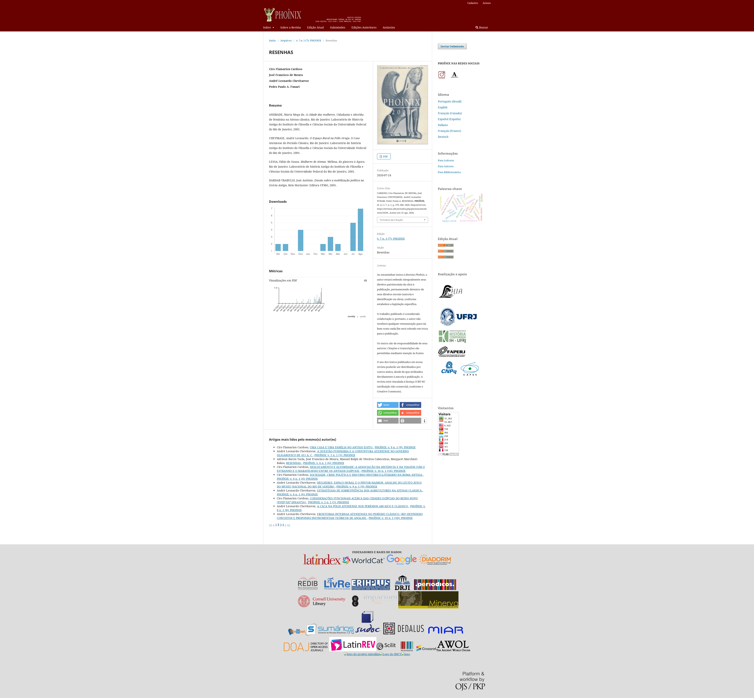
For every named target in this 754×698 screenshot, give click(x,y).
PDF (385, 156)
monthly (351, 316)
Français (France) (449, 131)
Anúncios (389, 27)
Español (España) (449, 119)
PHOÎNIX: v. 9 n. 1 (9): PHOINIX (395, 447)
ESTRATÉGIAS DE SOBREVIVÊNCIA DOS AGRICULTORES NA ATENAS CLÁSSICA (370, 490)
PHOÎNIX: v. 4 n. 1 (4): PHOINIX (297, 479)
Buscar (483, 27)
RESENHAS (294, 463)
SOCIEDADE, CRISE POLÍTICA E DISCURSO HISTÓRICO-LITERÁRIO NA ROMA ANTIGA (366, 475)
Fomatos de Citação (391, 220)
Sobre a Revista (290, 27)
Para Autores (446, 166)
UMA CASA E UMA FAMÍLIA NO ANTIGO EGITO (341, 447)
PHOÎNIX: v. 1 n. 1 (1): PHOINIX (334, 455)
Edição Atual (315, 27)
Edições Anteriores (363, 27)
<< (270, 524)
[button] (388, 405)
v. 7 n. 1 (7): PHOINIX (308, 40)
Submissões (337, 27)
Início (272, 40)
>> (288, 524)
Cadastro (472, 3)
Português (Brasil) (449, 101)
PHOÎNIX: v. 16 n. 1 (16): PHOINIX (383, 471)
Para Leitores (446, 160)
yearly (363, 316)
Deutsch (443, 137)
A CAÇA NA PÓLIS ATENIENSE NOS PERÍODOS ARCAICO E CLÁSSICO (363, 506)
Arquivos (286, 40)
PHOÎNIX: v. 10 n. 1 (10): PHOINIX (391, 518)
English (442, 107)
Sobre (267, 27)
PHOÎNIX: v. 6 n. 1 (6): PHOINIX (323, 463)
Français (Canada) (450, 113)
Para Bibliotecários (449, 172)
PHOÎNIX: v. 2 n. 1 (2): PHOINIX (328, 502)
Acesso (487, 3)
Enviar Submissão (452, 46)
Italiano (443, 125)
